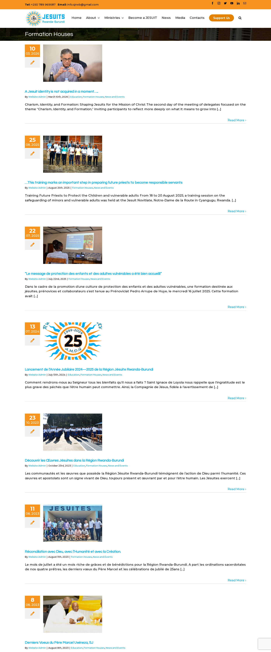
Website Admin (37, 96)
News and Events (114, 96)
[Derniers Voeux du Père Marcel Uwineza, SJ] (72, 614)
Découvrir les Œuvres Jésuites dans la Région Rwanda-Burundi (74, 460)
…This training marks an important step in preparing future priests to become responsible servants (104, 182)
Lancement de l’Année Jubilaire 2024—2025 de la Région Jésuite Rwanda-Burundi (89, 369)
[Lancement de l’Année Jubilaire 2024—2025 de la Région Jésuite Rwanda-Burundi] (72, 341)
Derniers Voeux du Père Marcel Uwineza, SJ (59, 642)
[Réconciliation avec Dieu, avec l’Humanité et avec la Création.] (72, 523)
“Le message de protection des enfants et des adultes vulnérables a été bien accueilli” (93, 274)
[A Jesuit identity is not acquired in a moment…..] (72, 63)
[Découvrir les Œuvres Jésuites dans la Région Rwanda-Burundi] (72, 432)
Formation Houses (93, 96)
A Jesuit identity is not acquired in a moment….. (61, 91)
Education (76, 96)
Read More (236, 120)
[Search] (240, 17)
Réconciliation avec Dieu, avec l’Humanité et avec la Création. (73, 551)
